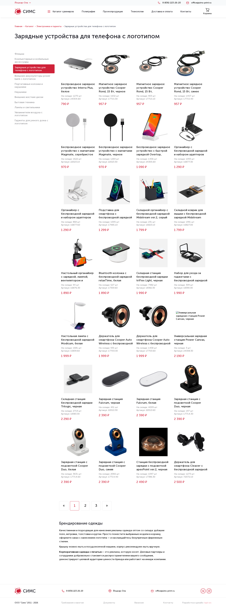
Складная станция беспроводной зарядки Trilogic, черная (76, 402)
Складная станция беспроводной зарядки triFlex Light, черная (152, 276)
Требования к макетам (72, 603)
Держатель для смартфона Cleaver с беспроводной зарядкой (190, 465)
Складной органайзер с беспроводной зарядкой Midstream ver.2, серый (153, 213)
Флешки (19, 53)
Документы (109, 603)
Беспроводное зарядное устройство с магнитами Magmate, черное (116, 150)
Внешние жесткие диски (29, 97)
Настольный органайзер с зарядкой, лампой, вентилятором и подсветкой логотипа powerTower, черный (77, 280)
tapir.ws (207, 603)
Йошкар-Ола (21, 3)
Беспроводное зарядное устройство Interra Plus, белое (78, 87)
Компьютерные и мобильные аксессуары (32, 60)
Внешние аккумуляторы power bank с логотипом (32, 77)
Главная (18, 26)
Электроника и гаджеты (48, 26)
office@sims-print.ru (201, 3)
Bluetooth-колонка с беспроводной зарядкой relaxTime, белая (115, 276)
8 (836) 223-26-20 (172, 3)
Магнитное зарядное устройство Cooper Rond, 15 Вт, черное (113, 87)
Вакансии (139, 603)
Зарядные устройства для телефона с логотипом (30, 69)
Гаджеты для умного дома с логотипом (31, 122)
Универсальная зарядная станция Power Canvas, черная (190, 339)
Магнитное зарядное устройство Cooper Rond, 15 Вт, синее (188, 87)
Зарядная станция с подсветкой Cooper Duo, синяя (112, 465)
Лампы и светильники (27, 107)
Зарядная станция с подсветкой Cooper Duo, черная (187, 402)
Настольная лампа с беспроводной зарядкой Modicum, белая (77, 339)
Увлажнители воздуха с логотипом (28, 114)
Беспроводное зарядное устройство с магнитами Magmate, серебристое (78, 150)
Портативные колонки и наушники (29, 85)
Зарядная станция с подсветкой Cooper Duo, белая (74, 465)
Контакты (168, 603)
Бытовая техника (24, 102)
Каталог (29, 26)
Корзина (207, 13)
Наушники (20, 92)
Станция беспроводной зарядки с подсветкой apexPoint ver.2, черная (152, 465)
